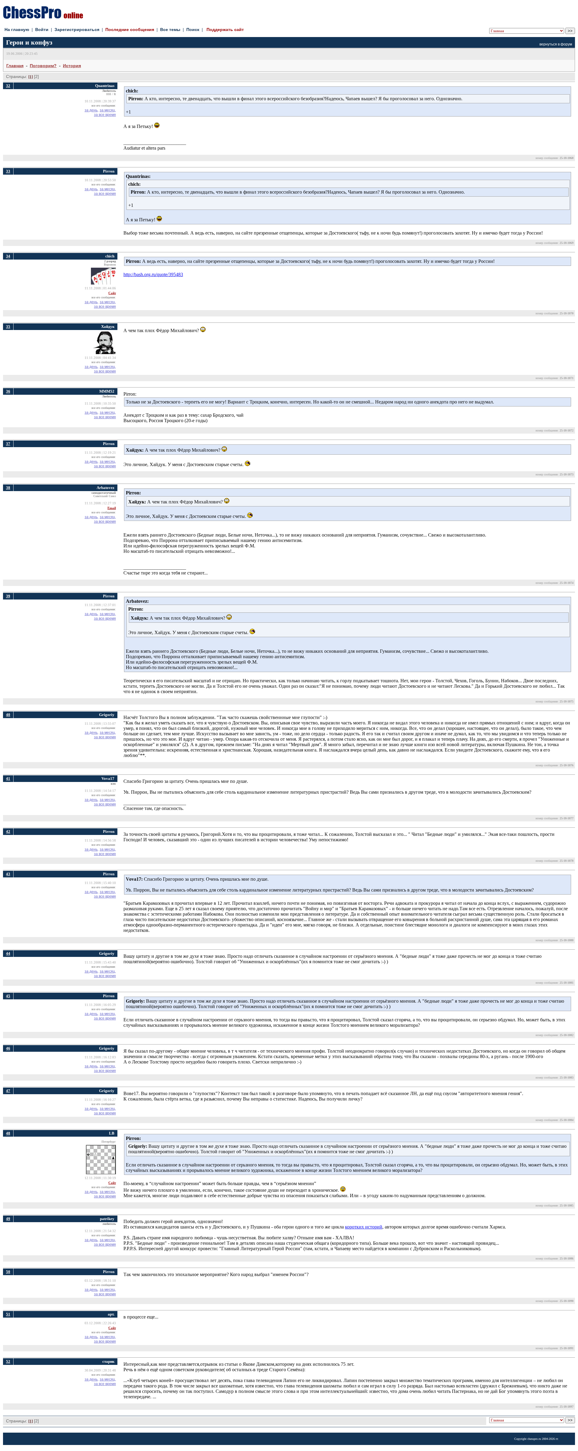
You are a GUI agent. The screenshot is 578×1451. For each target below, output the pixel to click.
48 (8, 1133)
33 (8, 171)
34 (8, 256)
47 (8, 1090)
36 (8, 391)
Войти (41, 29)
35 (8, 326)
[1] (30, 76)
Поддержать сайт (225, 29)
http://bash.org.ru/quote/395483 (153, 274)
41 (8, 778)
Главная (14, 65)
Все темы (170, 29)
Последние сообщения (129, 29)
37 (8, 443)
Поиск (192, 29)
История (72, 65)
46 (8, 1048)
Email (111, 508)
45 (8, 996)
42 (8, 831)
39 (8, 596)
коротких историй (363, 1226)
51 (8, 1314)
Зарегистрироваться (76, 29)
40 (8, 714)
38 (8, 487)
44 (8, 953)
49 (8, 1218)
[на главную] (43, 17)
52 (8, 1361)
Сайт (112, 293)
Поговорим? (43, 65)
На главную (17, 29)
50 (8, 1271)
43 (8, 874)
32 (8, 85)
